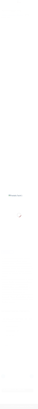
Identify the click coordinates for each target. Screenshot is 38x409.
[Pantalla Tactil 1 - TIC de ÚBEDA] (19, 202)
